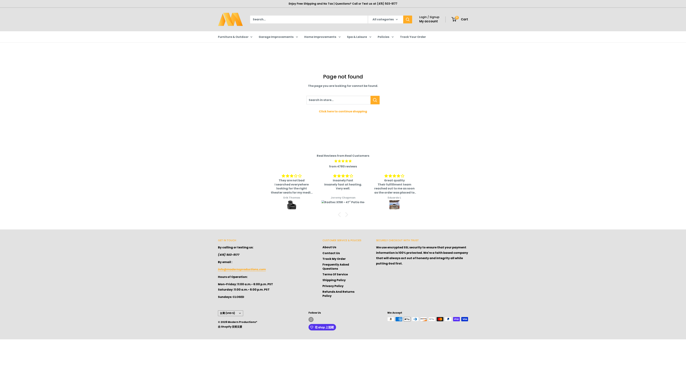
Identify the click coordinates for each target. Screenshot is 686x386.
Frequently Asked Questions (335, 267)
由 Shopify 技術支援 (230, 326)
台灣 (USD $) (227, 313)
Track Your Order (413, 37)
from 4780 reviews (343, 166)
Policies (384, 37)
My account (428, 21)
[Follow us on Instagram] (311, 319)
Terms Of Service (335, 274)
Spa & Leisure (357, 37)
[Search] (407, 19)
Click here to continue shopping (343, 111)
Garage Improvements (276, 37)
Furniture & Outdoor (233, 37)
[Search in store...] (375, 100)
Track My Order (334, 259)
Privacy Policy (333, 286)
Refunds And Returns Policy (338, 294)
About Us (329, 247)
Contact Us (331, 253)
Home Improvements (320, 37)
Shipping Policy (334, 280)
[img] (343, 161)
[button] (340, 214)
